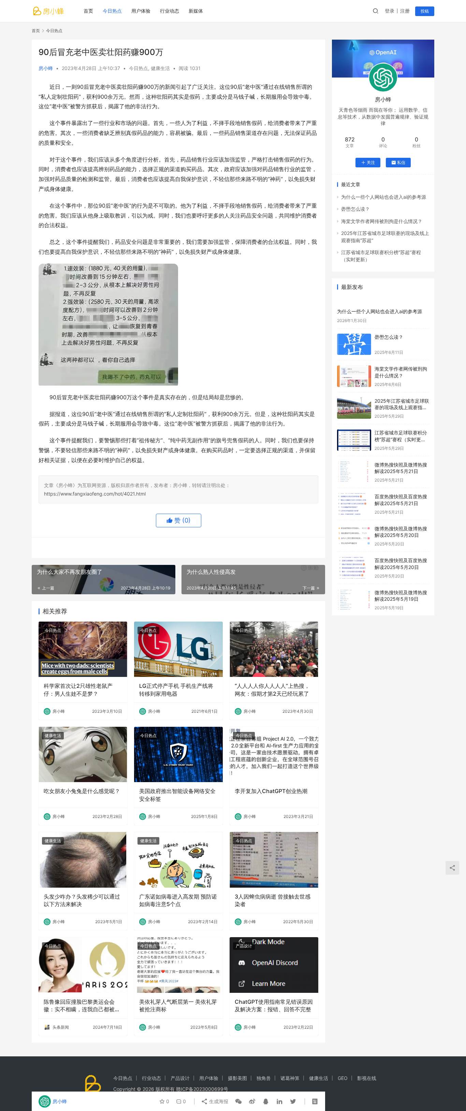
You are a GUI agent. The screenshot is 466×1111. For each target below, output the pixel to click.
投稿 (425, 11)
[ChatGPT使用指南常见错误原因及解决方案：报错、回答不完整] (274, 964)
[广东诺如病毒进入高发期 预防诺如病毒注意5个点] (178, 859)
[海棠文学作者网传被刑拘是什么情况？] (354, 376)
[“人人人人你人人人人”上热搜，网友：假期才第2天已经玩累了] (274, 649)
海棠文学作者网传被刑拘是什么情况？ (381, 221)
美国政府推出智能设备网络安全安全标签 (177, 795)
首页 (88, 11)
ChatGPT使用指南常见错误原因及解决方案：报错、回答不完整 (274, 1005)
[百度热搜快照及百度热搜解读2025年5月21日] (354, 504)
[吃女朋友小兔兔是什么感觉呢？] (83, 754)
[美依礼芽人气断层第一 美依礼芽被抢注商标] (178, 964)
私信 (401, 162)
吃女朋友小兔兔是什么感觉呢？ (82, 791)
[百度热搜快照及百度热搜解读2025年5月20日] (354, 568)
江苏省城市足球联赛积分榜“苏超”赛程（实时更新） (401, 439)
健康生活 (160, 68)
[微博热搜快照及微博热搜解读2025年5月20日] (354, 536)
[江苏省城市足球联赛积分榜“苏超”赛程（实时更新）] (354, 440)
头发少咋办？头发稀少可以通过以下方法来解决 (82, 900)
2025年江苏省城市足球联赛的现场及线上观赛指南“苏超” (402, 407)
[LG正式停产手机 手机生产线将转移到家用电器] (178, 649)
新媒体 (196, 11)
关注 (371, 162)
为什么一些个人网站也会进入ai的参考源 (383, 197)
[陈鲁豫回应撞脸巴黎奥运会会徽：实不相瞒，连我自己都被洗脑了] (83, 964)
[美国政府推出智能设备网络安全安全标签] (178, 754)
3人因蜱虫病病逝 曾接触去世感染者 (272, 900)
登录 (389, 11)
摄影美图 (237, 1078)
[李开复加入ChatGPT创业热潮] (274, 754)
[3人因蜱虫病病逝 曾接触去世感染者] (274, 859)
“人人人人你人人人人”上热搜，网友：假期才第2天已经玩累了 (272, 689)
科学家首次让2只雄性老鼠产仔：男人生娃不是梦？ (78, 689)
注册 (405, 11)
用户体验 (140, 11)
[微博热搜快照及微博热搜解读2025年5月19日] (354, 600)
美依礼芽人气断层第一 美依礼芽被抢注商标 (178, 1005)
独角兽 (264, 1078)
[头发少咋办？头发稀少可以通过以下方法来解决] (83, 859)
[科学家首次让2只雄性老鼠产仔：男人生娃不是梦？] (83, 649)
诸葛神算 (290, 1078)
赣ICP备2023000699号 (202, 1089)
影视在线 (366, 1078)
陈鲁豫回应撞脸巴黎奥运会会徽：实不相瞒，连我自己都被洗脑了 (82, 1005)
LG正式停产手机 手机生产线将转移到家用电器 (176, 689)
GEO (343, 1078)
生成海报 (218, 1101)
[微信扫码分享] (238, 1101)
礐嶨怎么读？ (355, 209)
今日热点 (112, 11)
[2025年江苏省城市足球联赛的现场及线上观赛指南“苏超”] (354, 408)
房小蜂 (46, 68)
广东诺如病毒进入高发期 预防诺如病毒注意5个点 (178, 900)
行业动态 (169, 11)
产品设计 (244, 945)
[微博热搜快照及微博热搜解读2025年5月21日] (354, 472)
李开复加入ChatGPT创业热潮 (271, 791)
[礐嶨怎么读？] (354, 344)
